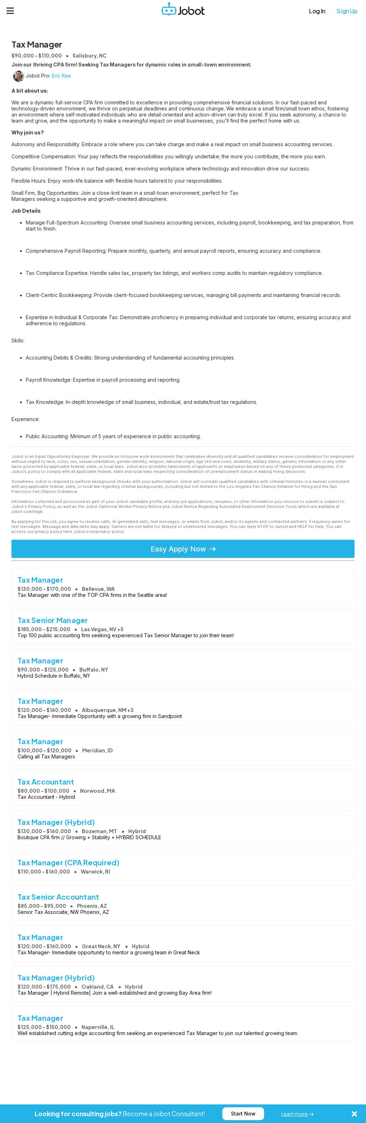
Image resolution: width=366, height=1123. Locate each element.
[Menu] (10, 11)
